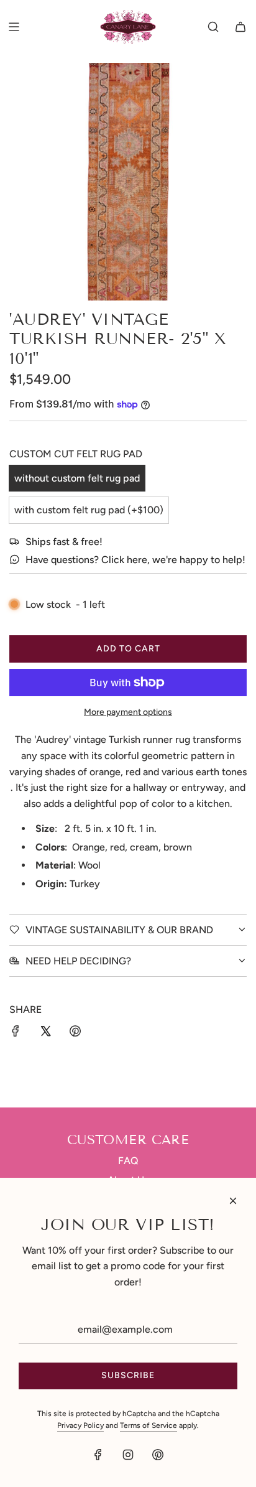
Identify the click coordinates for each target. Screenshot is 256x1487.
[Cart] (240, 26)
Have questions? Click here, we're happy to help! (135, 560)
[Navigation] (13, 26)
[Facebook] (98, 1454)
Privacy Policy (80, 1425)
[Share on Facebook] (15, 1033)
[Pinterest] (157, 1454)
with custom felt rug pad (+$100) (88, 510)
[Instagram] (128, 1454)
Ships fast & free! (64, 542)
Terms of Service (148, 1425)
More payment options (128, 712)
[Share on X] (45, 1033)
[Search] (213, 26)
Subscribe (128, 1375)
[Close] (233, 1200)
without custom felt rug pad (77, 478)
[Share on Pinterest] (75, 1033)
